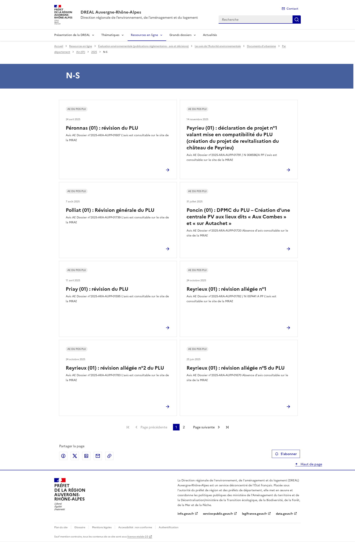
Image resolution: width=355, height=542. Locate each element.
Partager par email (98, 456)
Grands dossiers (180, 35)
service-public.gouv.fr (218, 514)
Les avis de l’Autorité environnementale (218, 46)
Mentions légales (102, 527)
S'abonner (289, 453)
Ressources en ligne (144, 35)
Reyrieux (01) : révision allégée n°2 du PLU (115, 368)
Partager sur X (75, 456)
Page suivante (204, 427)
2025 (94, 52)
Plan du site (61, 527)
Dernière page (227, 427)
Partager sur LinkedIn (86, 456)
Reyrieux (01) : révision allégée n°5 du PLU (236, 368)
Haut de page (311, 464)
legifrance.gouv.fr (254, 514)
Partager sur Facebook (63, 456)
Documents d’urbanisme (261, 46)
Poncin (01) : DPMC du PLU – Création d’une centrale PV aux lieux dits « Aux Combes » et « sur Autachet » (238, 216)
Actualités (210, 35)
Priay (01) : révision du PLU (97, 289)
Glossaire (79, 527)
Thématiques (110, 35)
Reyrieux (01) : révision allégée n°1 (226, 289)
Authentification (168, 527)
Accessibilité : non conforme (135, 527)
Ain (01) (80, 52)
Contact (292, 9)
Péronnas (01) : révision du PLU (102, 128)
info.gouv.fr (186, 514)
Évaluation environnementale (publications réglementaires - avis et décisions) (143, 46)
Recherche (297, 19)
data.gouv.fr (284, 514)
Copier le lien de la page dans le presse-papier (109, 456)
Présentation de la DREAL (72, 35)
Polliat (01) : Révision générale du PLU (110, 210)
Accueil (58, 46)
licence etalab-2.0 (137, 537)
